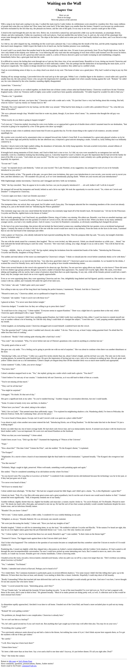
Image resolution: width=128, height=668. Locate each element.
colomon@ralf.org (29, 666)
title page (12, 661)
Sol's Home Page (25, 661)
